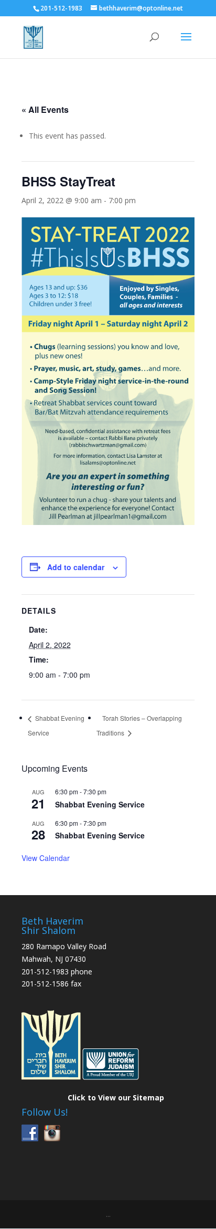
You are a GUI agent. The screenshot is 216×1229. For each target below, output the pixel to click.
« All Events (45, 109)
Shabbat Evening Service (100, 804)
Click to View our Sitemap (116, 1097)
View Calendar (45, 858)
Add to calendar (75, 567)
